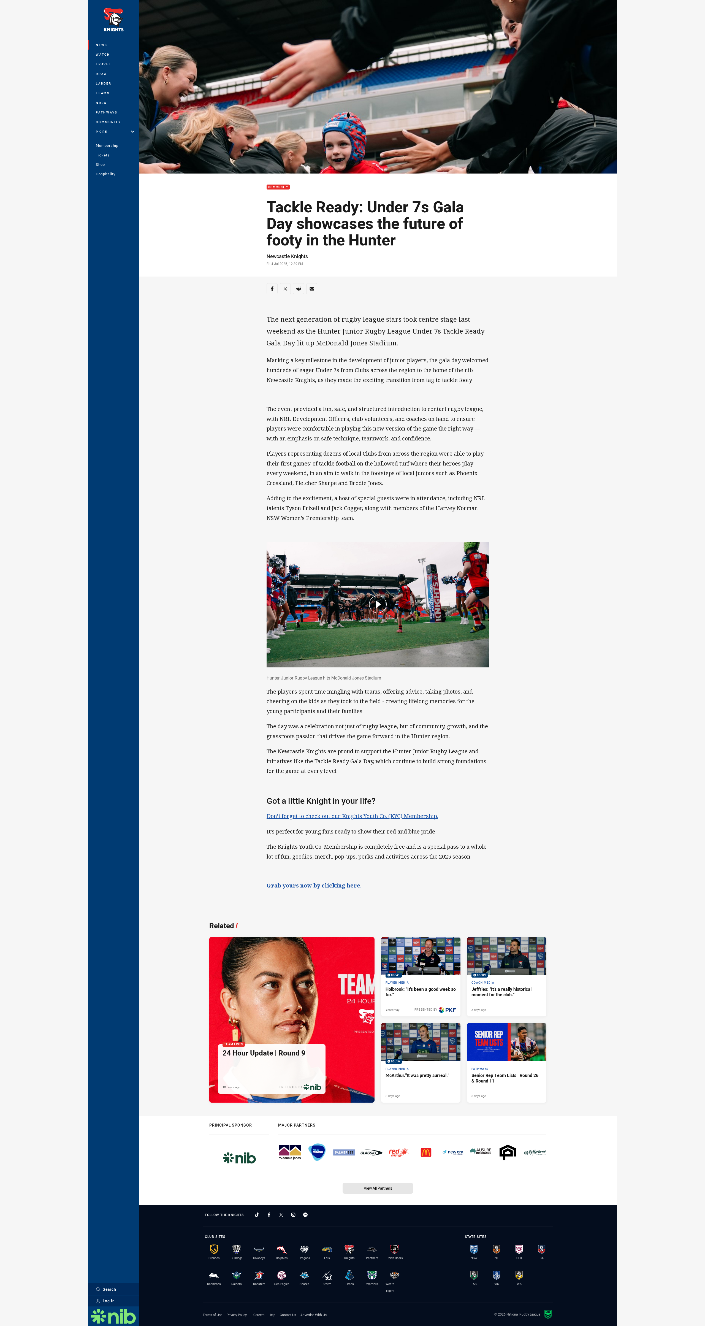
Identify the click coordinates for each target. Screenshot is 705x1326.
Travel (103, 64)
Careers (258, 1315)
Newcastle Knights (287, 256)
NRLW (101, 103)
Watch (103, 54)
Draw (101, 74)
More (101, 131)
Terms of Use (212, 1315)
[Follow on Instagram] (293, 1215)
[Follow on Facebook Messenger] (305, 1215)
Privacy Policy (237, 1315)
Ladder (104, 83)
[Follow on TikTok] (257, 1215)
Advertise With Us (313, 1315)
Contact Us (288, 1315)
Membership (107, 145)
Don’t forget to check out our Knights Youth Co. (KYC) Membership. (352, 816)
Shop (100, 164)
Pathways (107, 112)
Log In (109, 1300)
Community (108, 122)
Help (272, 1315)
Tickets (103, 155)
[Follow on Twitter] (281, 1215)
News (101, 45)
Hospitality (105, 173)
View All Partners (378, 1188)
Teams (103, 93)
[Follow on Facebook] (269, 1215)
